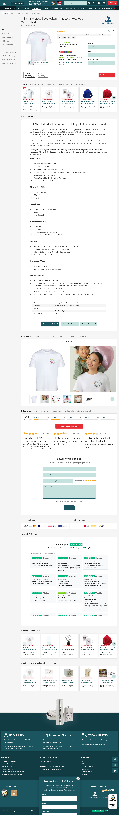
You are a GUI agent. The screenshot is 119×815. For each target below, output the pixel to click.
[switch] (113, 806)
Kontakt (83, 761)
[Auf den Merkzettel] (109, 30)
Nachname (46, 793)
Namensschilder (7, 766)
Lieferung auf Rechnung (35, 4)
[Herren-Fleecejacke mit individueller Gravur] (87, 94)
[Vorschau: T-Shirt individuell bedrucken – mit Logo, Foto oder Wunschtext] (34, 399)
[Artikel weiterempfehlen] (114, 30)
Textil (109, 34)
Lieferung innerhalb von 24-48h (37, 3)
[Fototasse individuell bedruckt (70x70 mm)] (68, 94)
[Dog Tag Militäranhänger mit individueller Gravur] (68, 640)
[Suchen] (89, 3)
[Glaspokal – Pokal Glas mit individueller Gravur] (49, 640)
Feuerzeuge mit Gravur (9, 761)
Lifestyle (98, 34)
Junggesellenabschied (74, 34)
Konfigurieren (105, 75)
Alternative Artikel (89, 324)
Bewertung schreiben (69, 426)
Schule (104, 34)
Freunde (64, 37)
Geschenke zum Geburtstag (10, 764)
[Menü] (116, 795)
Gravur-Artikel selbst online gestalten (38, 1)
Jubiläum (65, 34)
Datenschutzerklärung (88, 766)
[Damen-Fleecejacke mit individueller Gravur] (107, 94)
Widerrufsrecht (86, 769)
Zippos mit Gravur (7, 769)
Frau (59, 37)
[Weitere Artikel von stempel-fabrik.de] (108, 20)
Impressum (84, 774)
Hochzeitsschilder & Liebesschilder (13, 772)
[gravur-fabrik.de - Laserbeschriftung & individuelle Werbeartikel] (5, 3)
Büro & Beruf (85, 34)
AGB (82, 764)
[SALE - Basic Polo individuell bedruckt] (29, 94)
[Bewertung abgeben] (61, 32)
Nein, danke (59, 809)
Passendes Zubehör (70, 324)
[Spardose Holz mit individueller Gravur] (68, 673)
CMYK (73, 37)
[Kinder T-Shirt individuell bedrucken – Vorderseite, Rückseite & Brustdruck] (49, 94)
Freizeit (59, 34)
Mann (69, 37)
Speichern (69, 508)
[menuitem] (38, 2)
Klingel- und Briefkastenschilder (12, 774)
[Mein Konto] (99, 3)
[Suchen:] (75, 3)
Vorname (45, 784)
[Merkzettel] (103, 3)
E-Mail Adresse (47, 776)
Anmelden (59, 803)
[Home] (19, 8)
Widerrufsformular (87, 772)
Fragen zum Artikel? (50, 324)
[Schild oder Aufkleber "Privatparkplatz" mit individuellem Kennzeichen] (107, 673)
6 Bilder (69, 341)
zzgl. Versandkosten (30, 77)
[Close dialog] (78, 760)
